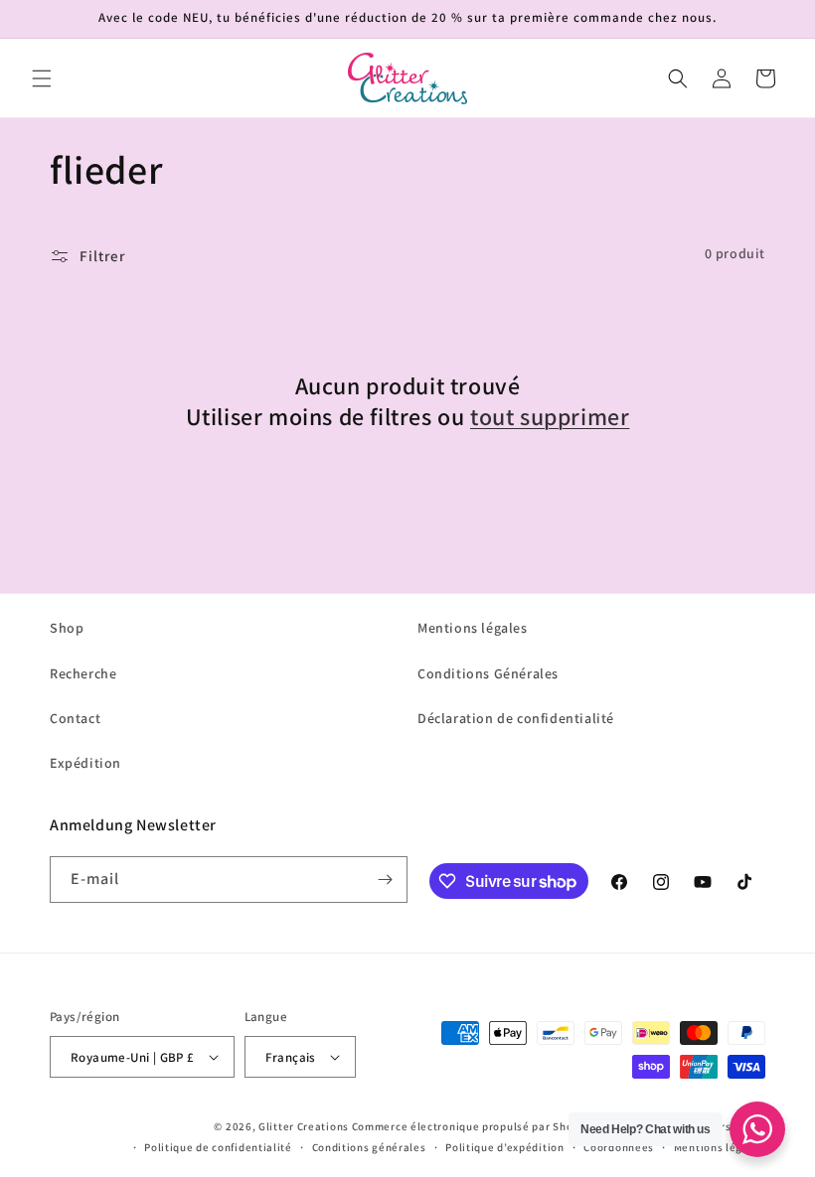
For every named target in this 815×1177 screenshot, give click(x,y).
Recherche (83, 673)
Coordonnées (618, 1147)
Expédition (85, 763)
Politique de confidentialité (218, 1147)
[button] (42, 78)
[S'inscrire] (385, 879)
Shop (66, 628)
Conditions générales (369, 1147)
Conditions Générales (488, 673)
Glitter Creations (303, 1126)
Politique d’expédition (504, 1147)
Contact (75, 718)
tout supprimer (549, 416)
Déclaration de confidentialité (515, 718)
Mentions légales (472, 628)
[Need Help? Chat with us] (757, 1129)
